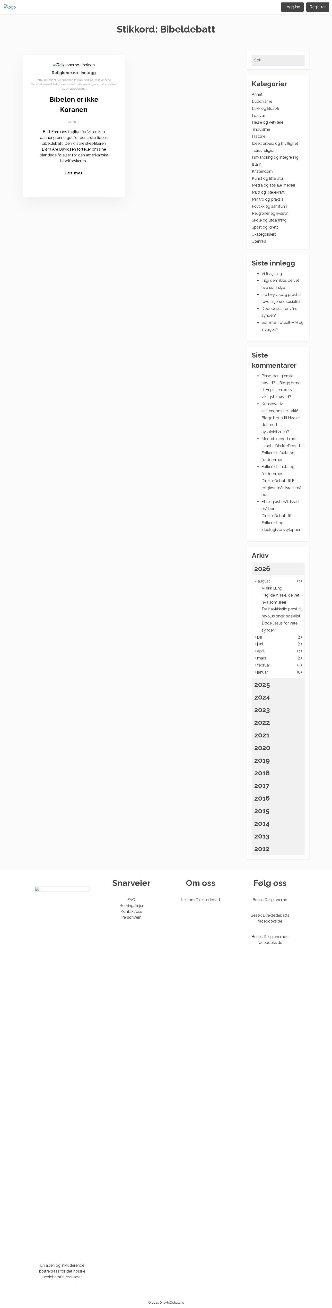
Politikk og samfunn (269, 206)
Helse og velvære (267, 122)
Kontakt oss (131, 911)
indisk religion (264, 150)
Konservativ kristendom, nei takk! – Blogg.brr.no (281, 411)
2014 (262, 824)
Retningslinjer (131, 905)
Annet (73, 122)
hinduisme (261, 129)
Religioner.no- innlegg (74, 72)
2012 (262, 849)
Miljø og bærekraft (268, 192)
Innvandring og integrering (275, 157)
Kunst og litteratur (268, 178)
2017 (262, 786)
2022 (262, 722)
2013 (261, 836)
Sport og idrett (265, 227)
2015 (262, 811)
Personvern (131, 917)
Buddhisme (262, 101)
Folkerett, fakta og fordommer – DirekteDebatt (278, 473)
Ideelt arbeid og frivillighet (275, 143)
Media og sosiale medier (273, 185)
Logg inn (292, 7)
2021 (262, 735)
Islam (257, 164)
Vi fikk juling (272, 273)
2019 (262, 760)
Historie (258, 136)
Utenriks (259, 241)
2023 (262, 710)
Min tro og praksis (267, 199)
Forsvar (258, 115)
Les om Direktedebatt (200, 900)
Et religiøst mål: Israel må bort (281, 488)
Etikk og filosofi (265, 108)
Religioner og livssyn (270, 213)
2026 (262, 569)
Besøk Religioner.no (270, 900)
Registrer (318, 7)
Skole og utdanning (269, 220)
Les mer (74, 173)
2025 (262, 685)
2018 (262, 773)
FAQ (131, 900)
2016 (262, 798)
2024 (262, 697)
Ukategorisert (264, 234)
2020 (262, 748)
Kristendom (262, 171)
